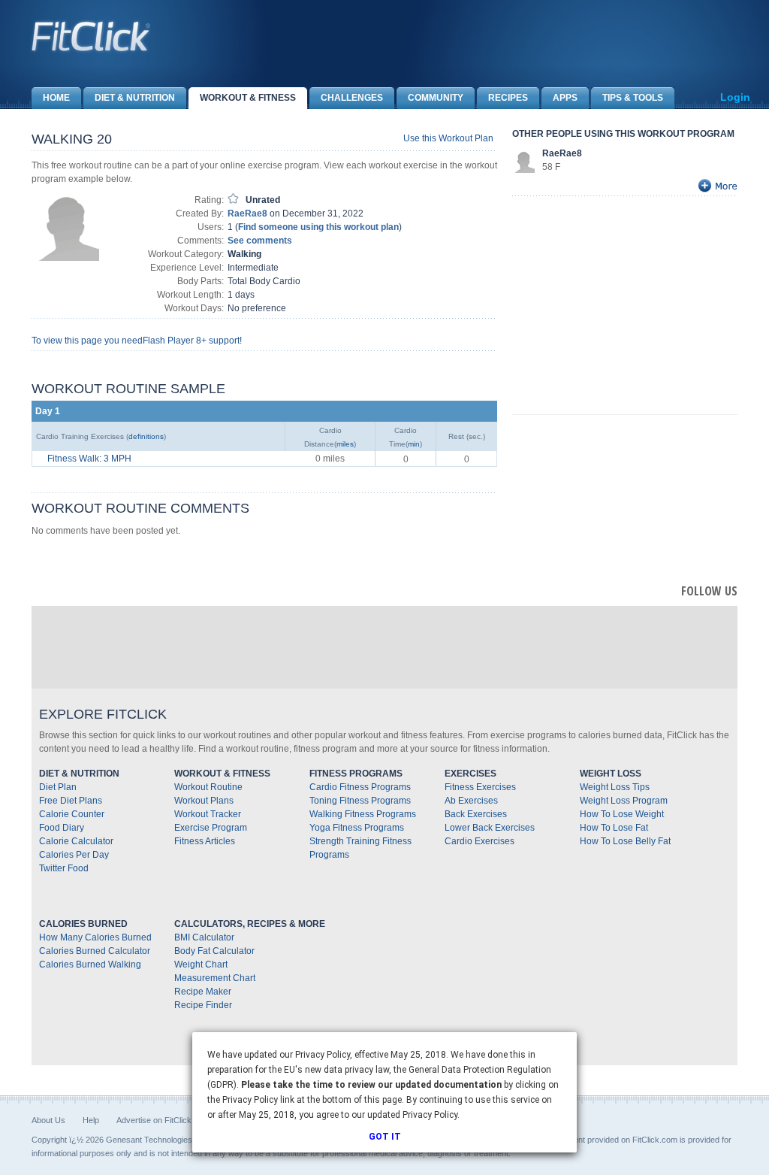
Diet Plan (58, 787)
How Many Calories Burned (95, 937)
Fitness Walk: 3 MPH (89, 458)
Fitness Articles (204, 841)
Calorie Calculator (76, 841)
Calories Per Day (74, 854)
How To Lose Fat (614, 827)
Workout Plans (204, 800)
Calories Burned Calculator (94, 951)
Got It (385, 1136)
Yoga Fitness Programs (356, 827)
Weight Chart (201, 964)
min (414, 444)
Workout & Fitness (248, 97)
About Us (48, 1120)
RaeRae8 (247, 213)
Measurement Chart (214, 978)
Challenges (352, 97)
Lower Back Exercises (490, 827)
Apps (565, 97)
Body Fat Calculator (214, 951)
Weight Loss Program (624, 800)
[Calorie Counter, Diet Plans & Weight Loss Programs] (91, 36)
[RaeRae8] (523, 161)
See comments (260, 240)
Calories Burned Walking (90, 964)
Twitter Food (64, 868)
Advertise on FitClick (153, 1120)
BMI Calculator (204, 937)
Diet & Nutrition (135, 97)
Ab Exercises (471, 800)
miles (345, 444)
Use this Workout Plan (448, 138)
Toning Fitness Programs (360, 800)
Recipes (508, 97)
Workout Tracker (207, 814)
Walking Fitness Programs (362, 814)
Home (56, 97)
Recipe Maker (202, 991)
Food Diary (61, 827)
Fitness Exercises (480, 787)
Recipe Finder (203, 1005)
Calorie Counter (71, 814)
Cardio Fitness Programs (360, 787)
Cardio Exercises (479, 841)
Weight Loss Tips (615, 787)
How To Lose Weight (622, 814)
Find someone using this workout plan (318, 227)
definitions (146, 436)
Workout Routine (208, 787)
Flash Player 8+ (175, 340)
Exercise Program (210, 827)
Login (735, 97)
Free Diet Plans (70, 800)
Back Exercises (476, 814)
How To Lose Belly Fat (625, 841)
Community (435, 97)
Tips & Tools (632, 97)
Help (91, 1120)
